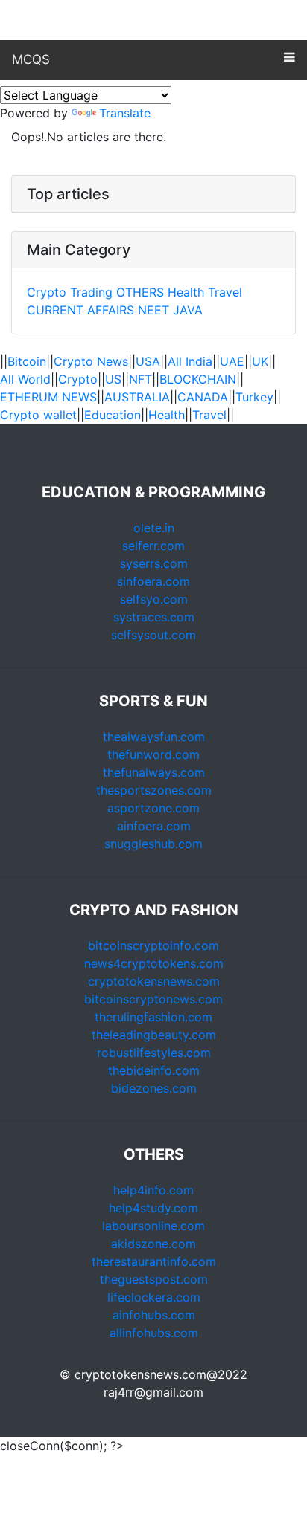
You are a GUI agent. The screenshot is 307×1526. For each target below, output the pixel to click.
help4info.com (153, 1190)
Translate (125, 113)
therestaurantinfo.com (154, 1261)
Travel (225, 292)
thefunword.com (153, 754)
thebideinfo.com (154, 1070)
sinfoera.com (153, 581)
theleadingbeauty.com (154, 1034)
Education (112, 414)
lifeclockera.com (153, 1297)
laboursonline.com (153, 1225)
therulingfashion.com (153, 1016)
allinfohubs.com (154, 1332)
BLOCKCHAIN (197, 379)
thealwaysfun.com (154, 736)
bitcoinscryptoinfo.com (153, 945)
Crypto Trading (70, 292)
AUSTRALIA (137, 396)
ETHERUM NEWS (48, 396)
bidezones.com (154, 1088)
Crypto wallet (38, 414)
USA (148, 361)
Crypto (78, 379)
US (113, 379)
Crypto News (91, 361)
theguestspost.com (154, 1279)
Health (186, 292)
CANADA (202, 396)
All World (25, 379)
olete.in (153, 527)
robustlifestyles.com (154, 1052)
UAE (232, 361)
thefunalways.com (154, 772)
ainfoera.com (154, 825)
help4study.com (153, 1207)
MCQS (31, 59)
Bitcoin (26, 361)
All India (190, 361)
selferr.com (153, 545)
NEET (153, 310)
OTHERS (140, 292)
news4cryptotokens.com (154, 963)
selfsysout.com (153, 634)
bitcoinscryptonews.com (153, 999)
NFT (140, 379)
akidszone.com (153, 1243)
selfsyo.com (154, 599)
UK (260, 361)
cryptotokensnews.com (154, 981)
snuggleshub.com (153, 843)
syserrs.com (154, 563)
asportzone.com (153, 808)
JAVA (188, 310)
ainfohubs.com (154, 1314)
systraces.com (153, 617)
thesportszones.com (154, 790)
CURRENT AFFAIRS (82, 310)
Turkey (254, 396)
